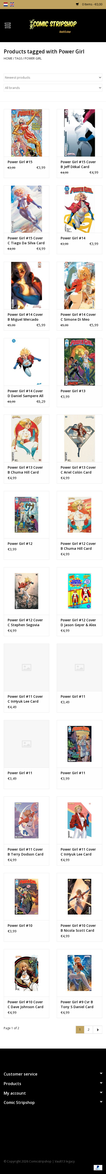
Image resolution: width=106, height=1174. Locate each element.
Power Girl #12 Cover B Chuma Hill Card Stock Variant (78, 546)
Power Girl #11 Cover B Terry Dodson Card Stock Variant (25, 852)
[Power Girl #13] (79, 362)
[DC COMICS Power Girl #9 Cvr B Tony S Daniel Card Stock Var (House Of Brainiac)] (79, 973)
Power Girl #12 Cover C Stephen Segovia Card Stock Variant (25, 622)
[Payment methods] (97, 1167)
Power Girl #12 (20, 543)
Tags (18, 58)
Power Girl (33, 58)
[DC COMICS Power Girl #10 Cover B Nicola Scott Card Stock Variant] (79, 896)
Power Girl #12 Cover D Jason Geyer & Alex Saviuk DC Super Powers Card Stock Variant (78, 622)
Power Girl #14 (73, 238)
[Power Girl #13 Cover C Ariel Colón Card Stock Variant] (79, 438)
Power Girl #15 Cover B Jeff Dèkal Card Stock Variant (78, 164)
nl (6, 4)
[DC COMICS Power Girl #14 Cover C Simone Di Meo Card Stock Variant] (79, 285)
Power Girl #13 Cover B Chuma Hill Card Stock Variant (25, 470)
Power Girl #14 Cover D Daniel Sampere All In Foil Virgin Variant (25, 393)
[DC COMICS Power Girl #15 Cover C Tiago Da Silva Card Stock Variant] (26, 209)
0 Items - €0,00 (91, 4)
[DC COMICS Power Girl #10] (26, 896)
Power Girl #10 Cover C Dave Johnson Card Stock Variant (25, 1004)
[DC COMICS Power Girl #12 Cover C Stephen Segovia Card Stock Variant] (26, 591)
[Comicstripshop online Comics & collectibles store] (60, 25)
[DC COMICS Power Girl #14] (79, 209)
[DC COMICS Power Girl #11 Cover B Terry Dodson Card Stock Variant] (26, 820)
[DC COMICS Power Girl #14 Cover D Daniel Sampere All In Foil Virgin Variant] (26, 362)
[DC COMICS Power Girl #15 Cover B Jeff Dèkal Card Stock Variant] (79, 133)
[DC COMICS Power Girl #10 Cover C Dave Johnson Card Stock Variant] (26, 973)
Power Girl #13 (73, 391)
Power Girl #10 (20, 925)
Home (8, 58)
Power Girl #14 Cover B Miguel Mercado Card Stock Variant (25, 317)
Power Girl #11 (73, 696)
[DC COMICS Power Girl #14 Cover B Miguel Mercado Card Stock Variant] (26, 285)
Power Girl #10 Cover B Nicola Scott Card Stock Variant (78, 928)
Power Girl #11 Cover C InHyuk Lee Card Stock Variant (25, 699)
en (12, 4)
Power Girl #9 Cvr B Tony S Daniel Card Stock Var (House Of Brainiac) (78, 1004)
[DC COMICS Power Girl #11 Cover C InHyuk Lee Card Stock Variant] (26, 667)
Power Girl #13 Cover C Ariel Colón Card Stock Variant (78, 470)
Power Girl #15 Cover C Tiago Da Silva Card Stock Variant (26, 240)
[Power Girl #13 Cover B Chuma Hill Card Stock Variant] (26, 438)
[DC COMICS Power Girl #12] (26, 514)
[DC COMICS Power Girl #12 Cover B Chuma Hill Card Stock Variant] (79, 514)
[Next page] (97, 1030)
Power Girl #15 (20, 161)
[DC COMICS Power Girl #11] (79, 667)
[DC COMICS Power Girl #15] (26, 133)
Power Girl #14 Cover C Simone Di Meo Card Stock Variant (78, 317)
